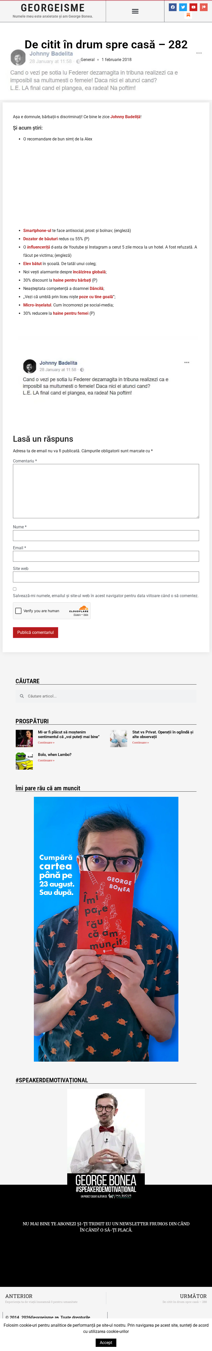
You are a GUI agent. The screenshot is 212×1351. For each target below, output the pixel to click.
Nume (20, 527)
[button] (135, 11)
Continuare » (46, 742)
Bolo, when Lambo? (54, 754)
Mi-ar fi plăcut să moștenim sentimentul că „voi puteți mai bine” (69, 734)
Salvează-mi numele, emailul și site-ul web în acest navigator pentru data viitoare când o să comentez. (106, 596)
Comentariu (25, 461)
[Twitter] (183, 7)
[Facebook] (173, 7)
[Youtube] (193, 7)
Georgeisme (53, 8)
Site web (20, 569)
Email (19, 548)
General (88, 59)
